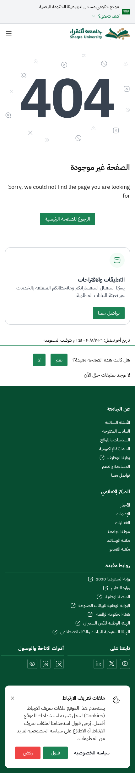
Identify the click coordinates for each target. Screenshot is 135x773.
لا (39, 360)
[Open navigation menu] (9, 34)
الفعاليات (122, 523)
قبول (55, 753)
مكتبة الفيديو (120, 549)
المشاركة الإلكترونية (114, 449)
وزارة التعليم (120, 588)
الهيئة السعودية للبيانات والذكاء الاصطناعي (95, 632)
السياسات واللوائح (115, 440)
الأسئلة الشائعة (117, 422)
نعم (59, 360)
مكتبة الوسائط (118, 540)
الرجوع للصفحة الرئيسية (67, 219)
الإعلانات (123, 514)
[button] (79, 16)
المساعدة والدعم (116, 466)
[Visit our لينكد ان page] (99, 664)
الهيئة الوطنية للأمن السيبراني (106, 623)
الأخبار (125, 505)
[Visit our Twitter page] (112, 664)
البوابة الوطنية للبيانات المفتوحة (104, 605)
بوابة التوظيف (118, 458)
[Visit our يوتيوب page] (125, 664)
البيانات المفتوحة (116, 431)
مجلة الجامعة (119, 532)
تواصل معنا (109, 313)
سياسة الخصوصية (92, 753)
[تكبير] (59, 664)
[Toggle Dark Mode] (32, 664)
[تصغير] (45, 664)
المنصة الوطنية (117, 597)
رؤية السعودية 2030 (113, 579)
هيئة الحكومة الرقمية (112, 614)
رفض (28, 753)
